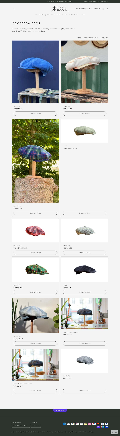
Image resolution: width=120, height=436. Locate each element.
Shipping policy (69, 431)
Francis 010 (66, 106)
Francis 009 (17, 206)
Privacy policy (49, 431)
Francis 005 (17, 285)
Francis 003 (17, 336)
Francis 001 (66, 376)
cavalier (65, 146)
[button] (14, 9)
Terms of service (59, 431)
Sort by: (79, 37)
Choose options (35, 113)
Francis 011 (17, 106)
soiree (65, 285)
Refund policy (40, 431)
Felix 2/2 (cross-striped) (70, 332)
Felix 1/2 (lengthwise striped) (23, 384)
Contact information (88, 431)
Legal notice (78, 431)
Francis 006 (66, 245)
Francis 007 (17, 245)
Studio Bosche (20, 432)
